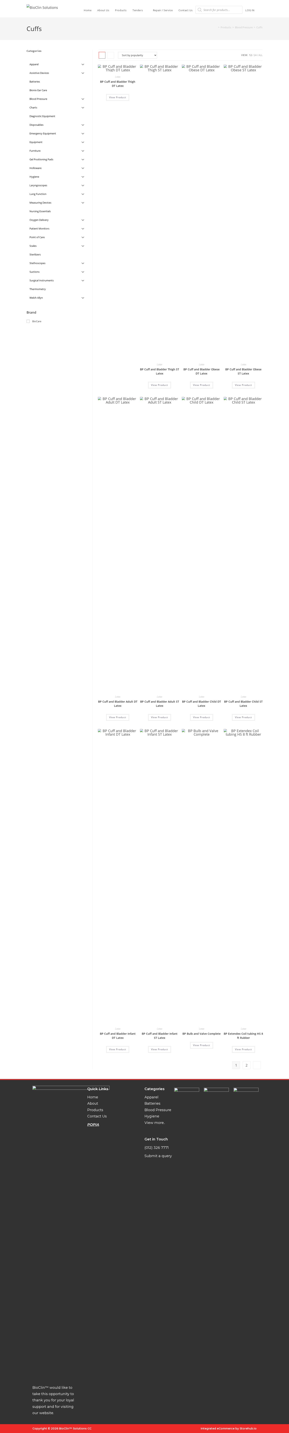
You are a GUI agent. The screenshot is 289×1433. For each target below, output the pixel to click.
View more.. (154, 1123)
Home (92, 1097)
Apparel (151, 1097)
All (260, 55)
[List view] (110, 55)
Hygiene (151, 1116)
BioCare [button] (36, 321)
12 (250, 55)
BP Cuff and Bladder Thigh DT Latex (117, 84)
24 (255, 55)
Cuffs (259, 27)
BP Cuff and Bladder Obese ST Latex (243, 371)
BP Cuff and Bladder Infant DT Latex (118, 1036)
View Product (117, 97)
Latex (117, 76)
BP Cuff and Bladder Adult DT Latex (117, 704)
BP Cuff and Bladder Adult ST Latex (159, 704)
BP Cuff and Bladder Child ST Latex (243, 704)
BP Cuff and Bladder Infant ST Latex (160, 1036)
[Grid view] (102, 55)
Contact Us (97, 1116)
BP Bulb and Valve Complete (201, 1034)
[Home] (216, 27)
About (92, 1103)
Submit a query (158, 1156)
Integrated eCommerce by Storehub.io (229, 1428)
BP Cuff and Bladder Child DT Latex (201, 704)
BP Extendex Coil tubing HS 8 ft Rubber (243, 1036)
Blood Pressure (157, 1110)
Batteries (152, 1103)
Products (95, 1110)
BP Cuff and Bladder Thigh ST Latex (159, 371)
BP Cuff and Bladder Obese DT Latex (201, 371)
